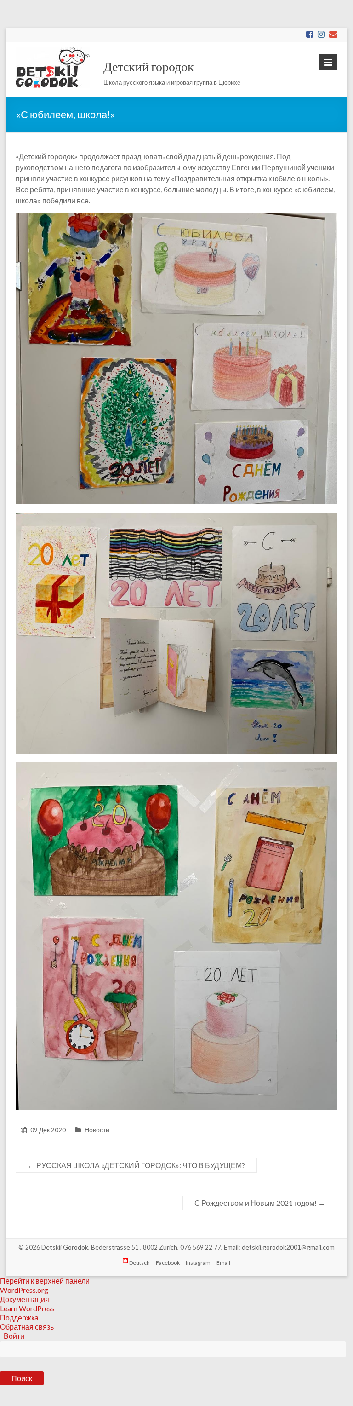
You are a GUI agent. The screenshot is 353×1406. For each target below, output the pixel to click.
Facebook (168, 1262)
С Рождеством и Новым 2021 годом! (259, 1203)
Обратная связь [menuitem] (27, 1326)
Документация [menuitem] (24, 1299)
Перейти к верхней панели (45, 1280)
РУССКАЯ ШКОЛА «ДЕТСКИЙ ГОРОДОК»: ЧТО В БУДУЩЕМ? (136, 1165)
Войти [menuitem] (14, 1335)
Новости (97, 1130)
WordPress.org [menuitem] (24, 1289)
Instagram (198, 1262)
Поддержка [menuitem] (19, 1317)
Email (223, 1262)
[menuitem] (176, 1370)
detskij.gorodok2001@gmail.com (288, 1247)
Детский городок (148, 66)
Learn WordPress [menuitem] (27, 1308)
